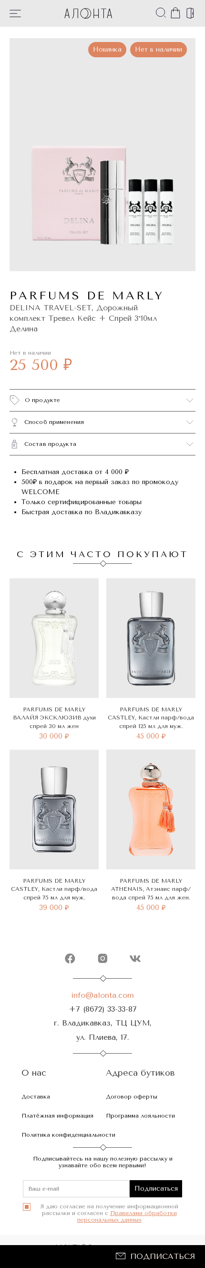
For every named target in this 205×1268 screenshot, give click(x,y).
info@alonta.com (102, 995)
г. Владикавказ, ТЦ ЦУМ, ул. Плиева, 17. (103, 1029)
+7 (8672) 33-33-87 (103, 1009)
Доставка (35, 1096)
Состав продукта (50, 444)
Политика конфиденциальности (68, 1134)
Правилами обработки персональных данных (127, 1216)
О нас (33, 1073)
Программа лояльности (140, 1115)
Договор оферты (131, 1096)
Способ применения (54, 422)
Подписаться (162, 1256)
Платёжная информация (57, 1115)
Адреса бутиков (140, 1073)
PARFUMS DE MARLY (87, 295)
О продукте (42, 400)
